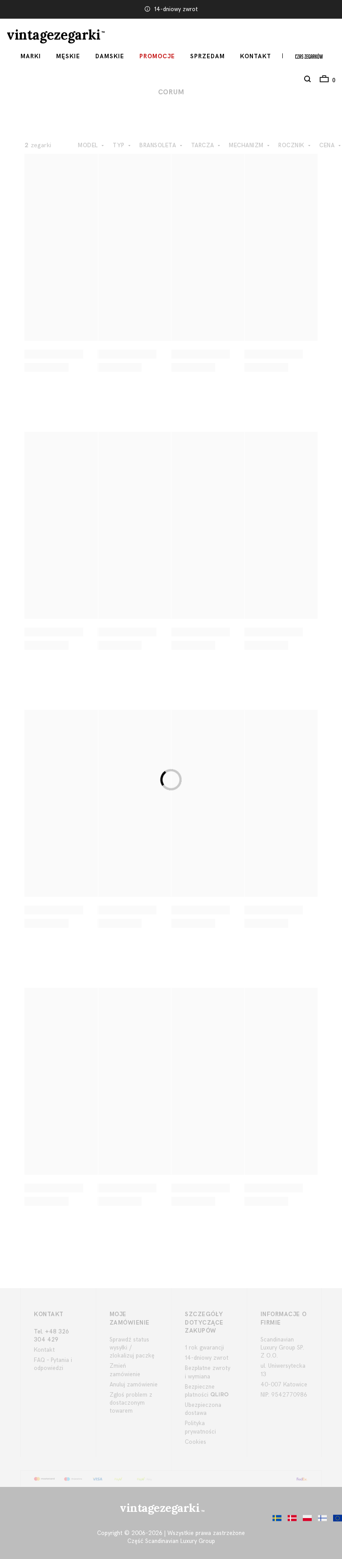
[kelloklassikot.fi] (320, 1520)
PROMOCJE (157, 56)
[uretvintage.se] (274, 1520)
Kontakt (255, 56)
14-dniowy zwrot (176, 9)
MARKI (30, 56)
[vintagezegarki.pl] (305, 1520)
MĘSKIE (68, 56)
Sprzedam (207, 56)
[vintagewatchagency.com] (335, 1520)
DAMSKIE (109, 56)
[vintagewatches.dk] (290, 1520)
